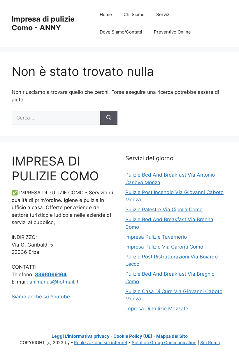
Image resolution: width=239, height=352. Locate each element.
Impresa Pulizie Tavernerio (156, 237)
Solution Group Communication (164, 342)
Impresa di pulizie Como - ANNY (43, 23)
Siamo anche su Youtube (41, 297)
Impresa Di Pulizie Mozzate (156, 308)
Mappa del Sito (172, 336)
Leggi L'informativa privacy (81, 336)
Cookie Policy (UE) (132, 336)
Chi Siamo (134, 14)
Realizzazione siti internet (100, 342)
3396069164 (51, 274)
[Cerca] (108, 118)
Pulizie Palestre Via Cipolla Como (164, 209)
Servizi (163, 14)
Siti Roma (210, 342)
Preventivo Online (172, 32)
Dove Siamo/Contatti (121, 32)
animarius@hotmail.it (53, 282)
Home (106, 14)
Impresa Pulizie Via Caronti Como (164, 247)
